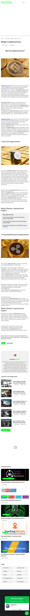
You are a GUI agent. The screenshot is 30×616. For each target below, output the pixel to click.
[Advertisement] (15, 20)
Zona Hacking (6, 496)
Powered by (17, 609)
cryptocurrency (24, 105)
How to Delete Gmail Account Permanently (19, 392)
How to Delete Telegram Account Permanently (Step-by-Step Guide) (14, 218)
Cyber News (16, 384)
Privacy (5, 574)
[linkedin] (13, 347)
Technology (7, 38)
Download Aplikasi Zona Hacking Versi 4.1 (13, 518)
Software (5, 532)
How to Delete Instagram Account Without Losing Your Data (14, 226)
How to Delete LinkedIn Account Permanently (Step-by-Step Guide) (19, 382)
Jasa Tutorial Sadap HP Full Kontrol (11, 500)
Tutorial (5, 550)
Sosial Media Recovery (8, 478)
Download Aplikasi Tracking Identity (11, 536)
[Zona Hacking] (6, 3)
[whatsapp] (8, 347)
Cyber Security (20, 567)
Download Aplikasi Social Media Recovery (12, 482)
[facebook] (2, 347)
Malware (19, 571)
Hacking (5, 571)
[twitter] (5, 347)
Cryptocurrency (20, 90)
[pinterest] (10, 347)
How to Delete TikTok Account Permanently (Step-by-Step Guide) (15, 222)
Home (2, 38)
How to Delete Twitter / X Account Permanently (20, 402)
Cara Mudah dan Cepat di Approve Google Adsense (13, 555)
